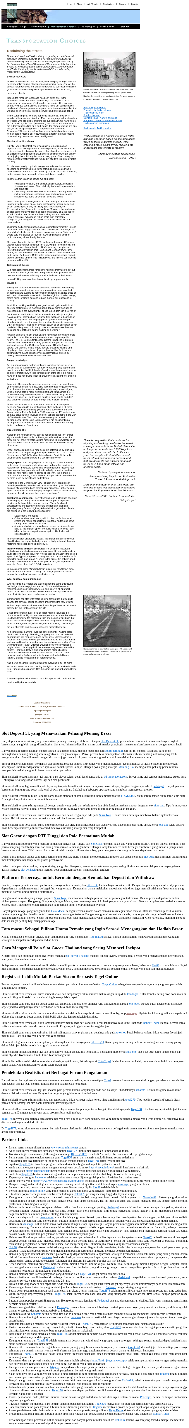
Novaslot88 (149, 1197)
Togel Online (109, 984)
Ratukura (120, 1420)
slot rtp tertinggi (113, 750)
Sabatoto (47, 1257)
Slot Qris (148, 856)
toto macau (47, 1217)
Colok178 (79, 1194)
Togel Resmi (116, 1410)
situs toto (159, 805)
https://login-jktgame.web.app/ (109, 1360)
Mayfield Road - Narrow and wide (100, 118)
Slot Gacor (97, 843)
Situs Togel (60, 898)
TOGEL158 (128, 795)
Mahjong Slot (126, 767)
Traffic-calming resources (96, 123)
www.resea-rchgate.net (64, 1147)
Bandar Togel (151, 1022)
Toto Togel (104, 1061)
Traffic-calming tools (93, 112)
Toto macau (96, 936)
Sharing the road (91, 115)
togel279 (130, 1099)
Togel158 (136, 1109)
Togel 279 (72, 1150)
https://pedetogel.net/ (38, 1170)
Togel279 (86, 1323)
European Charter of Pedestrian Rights (102, 120)
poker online (37, 1190)
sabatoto (140, 1090)
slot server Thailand (77, 955)
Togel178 (7, 1118)
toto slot (163, 824)
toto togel (132, 994)
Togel (107, 1080)
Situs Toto (105, 815)
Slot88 (155, 965)
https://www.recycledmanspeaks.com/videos (58, 1180)
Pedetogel (40, 1177)
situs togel (123, 1184)
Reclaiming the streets (94, 107)
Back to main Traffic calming (97, 128)
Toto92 (147, 1237)
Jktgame (54, 1367)
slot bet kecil (28, 869)
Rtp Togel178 (79, 1154)
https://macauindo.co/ (101, 1167)
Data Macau (58, 911)
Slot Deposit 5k (110, 741)
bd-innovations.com (115, 776)
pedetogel (158, 786)
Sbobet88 (127, 1380)
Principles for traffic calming (97, 110)
